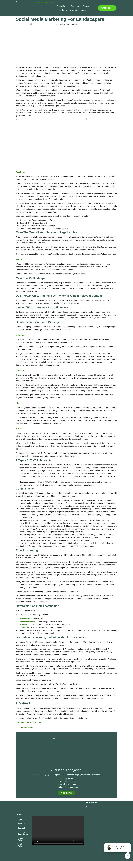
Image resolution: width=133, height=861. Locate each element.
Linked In (20, 370)
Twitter (19, 259)
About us (75, 6)
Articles (63, 10)
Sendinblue (24, 619)
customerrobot (26, 727)
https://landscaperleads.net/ (28, 722)
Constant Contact (27, 622)
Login (83, 10)
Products (61, 6)
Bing (18, 403)
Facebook (20, 172)
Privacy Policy (21, 839)
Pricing (86, 6)
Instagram (20, 335)
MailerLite (23, 624)
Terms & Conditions (23, 833)
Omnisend (24, 627)
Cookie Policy (21, 845)
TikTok (19, 429)
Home (20, 820)
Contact (73, 10)
